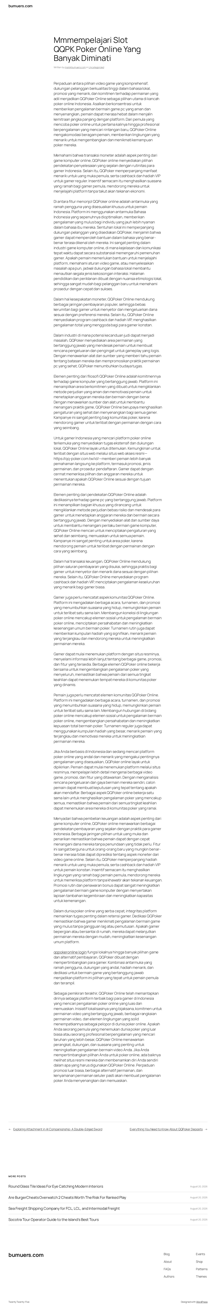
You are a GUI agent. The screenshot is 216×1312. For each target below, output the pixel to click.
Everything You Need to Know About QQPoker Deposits (166, 1129)
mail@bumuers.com (75, 67)
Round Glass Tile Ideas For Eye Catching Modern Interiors (55, 1186)
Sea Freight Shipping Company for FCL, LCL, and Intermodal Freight (64, 1208)
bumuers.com (20, 5)
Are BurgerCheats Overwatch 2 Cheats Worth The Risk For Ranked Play (67, 1197)
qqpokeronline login (70, 952)
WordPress (202, 1301)
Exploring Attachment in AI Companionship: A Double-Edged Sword (57, 1129)
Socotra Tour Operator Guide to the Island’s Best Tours (53, 1220)
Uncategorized (96, 67)
